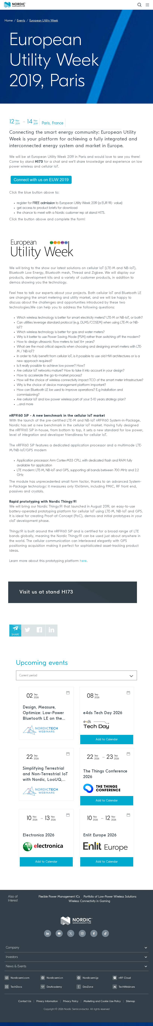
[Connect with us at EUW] (76, 180)
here (83, 561)
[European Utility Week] (76, 249)
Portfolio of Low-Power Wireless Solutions (110, 896)
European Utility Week (43, 20)
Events (21, 20)
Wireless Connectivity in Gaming (89, 901)
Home (9, 20)
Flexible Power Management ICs (59, 896)
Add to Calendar (107, 739)
